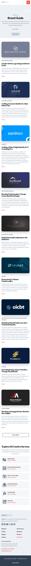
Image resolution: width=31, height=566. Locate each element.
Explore (3, 76)
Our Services (20, 529)
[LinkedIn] (2, 524)
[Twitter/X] (7, 524)
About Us (4, 529)
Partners (19, 534)
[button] (27, 2)
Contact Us (20, 537)
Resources (19, 531)
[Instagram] (10, 524)
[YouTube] (14, 524)
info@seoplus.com (6, 551)
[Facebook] (12, 524)
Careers (4, 537)
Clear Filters (15, 29)
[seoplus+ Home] (5, 2)
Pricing (3, 531)
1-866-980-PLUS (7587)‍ (8, 549)
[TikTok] (5, 524)
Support (4, 534)
